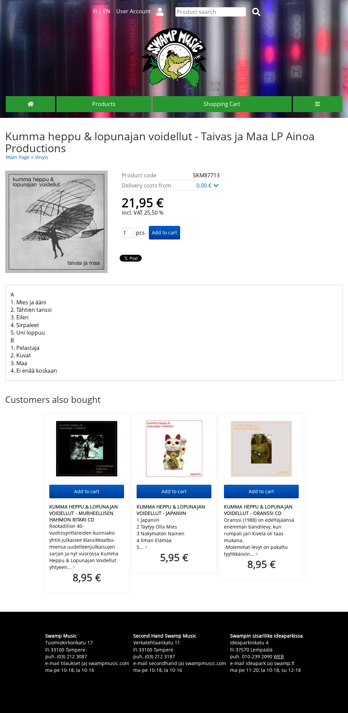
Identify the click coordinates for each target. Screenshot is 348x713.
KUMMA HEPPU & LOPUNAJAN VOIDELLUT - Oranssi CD (258, 509)
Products (104, 104)
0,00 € (204, 185)
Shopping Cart (222, 104)
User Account (133, 11)
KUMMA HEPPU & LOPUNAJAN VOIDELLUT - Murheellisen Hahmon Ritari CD (83, 512)
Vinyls (41, 157)
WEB (279, 656)
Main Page (18, 157)
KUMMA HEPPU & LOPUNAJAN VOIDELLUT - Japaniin (171, 509)
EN (106, 11)
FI (95, 11)
